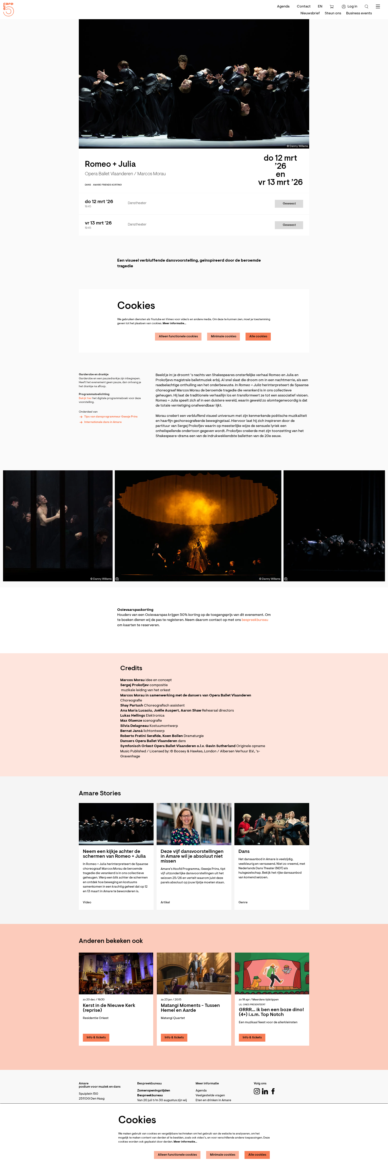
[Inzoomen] (117, 579)
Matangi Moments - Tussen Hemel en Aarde (190, 1008)
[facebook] (273, 1091)
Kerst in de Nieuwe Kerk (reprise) (109, 1008)
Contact (304, 6)
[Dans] (271, 824)
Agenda (283, 6)
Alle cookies (258, 336)
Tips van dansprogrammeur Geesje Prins (111, 416)
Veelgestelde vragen (210, 1095)
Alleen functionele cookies (178, 336)
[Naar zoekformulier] (367, 7)
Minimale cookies (223, 336)
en (320, 6)
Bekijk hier (85, 398)
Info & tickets (96, 1037)
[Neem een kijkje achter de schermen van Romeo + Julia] (116, 824)
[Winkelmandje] (332, 7)
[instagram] (257, 1091)
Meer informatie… (174, 323)
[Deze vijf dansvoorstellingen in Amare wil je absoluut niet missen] (194, 824)
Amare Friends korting (107, 185)
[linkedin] (265, 1091)
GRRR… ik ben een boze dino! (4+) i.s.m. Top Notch (271, 1012)
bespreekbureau (255, 620)
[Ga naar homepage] (7, 8)
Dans (88, 185)
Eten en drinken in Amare (213, 1100)
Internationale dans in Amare (103, 422)
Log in (352, 6)
